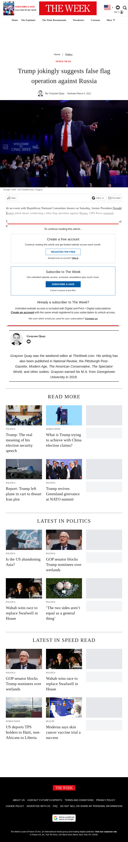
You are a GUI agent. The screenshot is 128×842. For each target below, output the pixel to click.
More (110, 20)
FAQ (55, 806)
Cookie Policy (15, 806)
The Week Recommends (54, 20)
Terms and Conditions (79, 800)
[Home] (14, 20)
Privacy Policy (105, 800)
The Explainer (28, 20)
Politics (68, 54)
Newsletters (78, 20)
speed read (63, 62)
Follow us (100, 198)
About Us (19, 800)
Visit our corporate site (106, 832)
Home (57, 54)
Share (13, 198)
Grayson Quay (56, 93)
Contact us (91, 318)
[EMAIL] (29, 341)
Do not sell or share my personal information (91, 806)
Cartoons (95, 20)
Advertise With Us (38, 806)
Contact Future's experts (44, 800)
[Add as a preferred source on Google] (64, 818)
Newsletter (116, 198)
